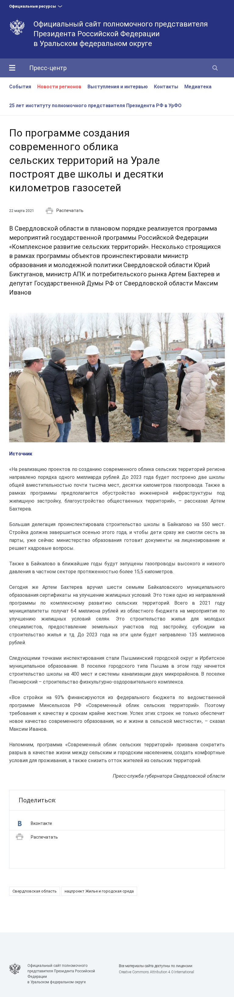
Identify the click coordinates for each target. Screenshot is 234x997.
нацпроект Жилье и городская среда (99, 891)
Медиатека (197, 87)
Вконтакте (41, 823)
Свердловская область (34, 891)
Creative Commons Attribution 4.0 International (156, 972)
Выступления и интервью (117, 87)
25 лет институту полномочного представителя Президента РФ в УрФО (95, 105)
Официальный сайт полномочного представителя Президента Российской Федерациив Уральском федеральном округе (121, 34)
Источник (20, 454)
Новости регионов (59, 87)
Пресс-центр (48, 68)
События (20, 87)
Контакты (166, 87)
